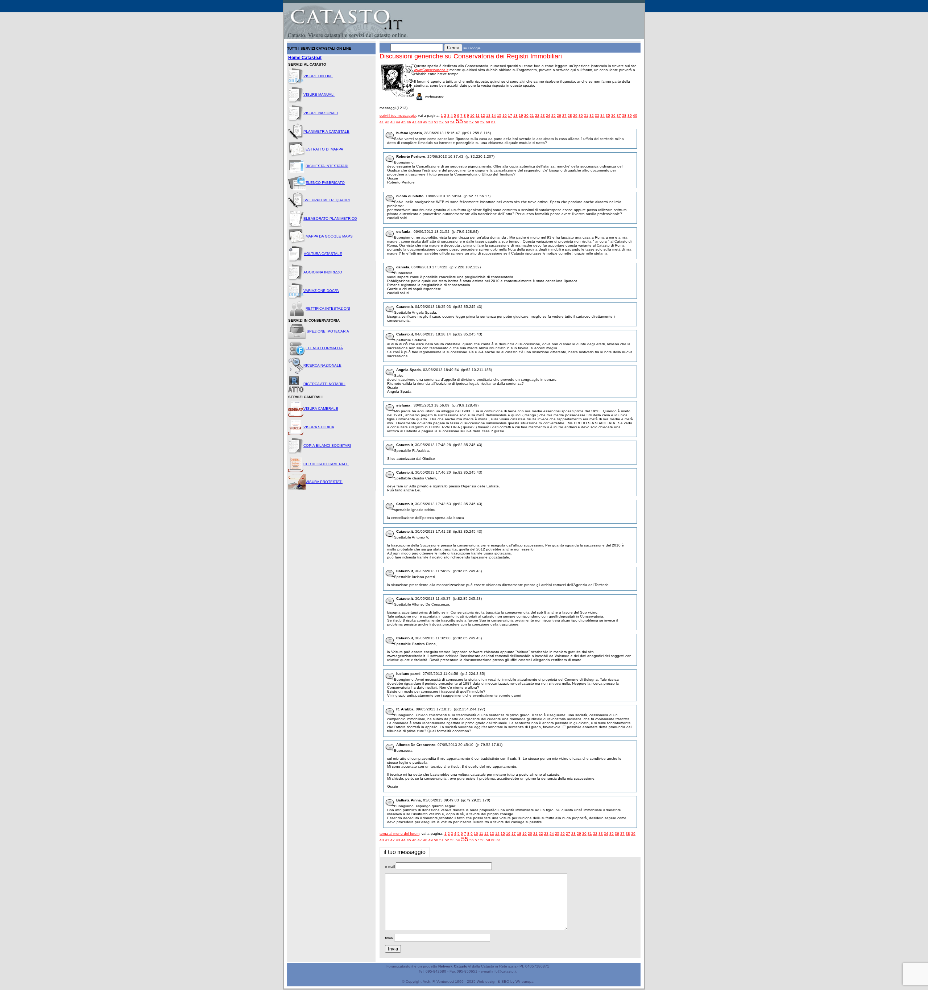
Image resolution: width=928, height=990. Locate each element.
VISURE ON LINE (318, 76)
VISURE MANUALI (319, 94)
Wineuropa (524, 981)
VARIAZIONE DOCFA (321, 291)
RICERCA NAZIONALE (322, 365)
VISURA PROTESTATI (324, 482)
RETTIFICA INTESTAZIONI (328, 308)
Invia (393, 949)
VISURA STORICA (318, 427)
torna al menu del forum (399, 834)
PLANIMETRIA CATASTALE (326, 131)
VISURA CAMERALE (320, 409)
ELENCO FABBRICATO (325, 183)
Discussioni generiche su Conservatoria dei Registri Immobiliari (471, 56)
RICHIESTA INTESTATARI (327, 166)
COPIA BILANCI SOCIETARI (327, 445)
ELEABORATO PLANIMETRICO (330, 218)
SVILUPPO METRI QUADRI (326, 200)
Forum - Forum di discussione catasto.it (316, 5)
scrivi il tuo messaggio (398, 115)
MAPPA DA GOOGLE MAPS (329, 236)
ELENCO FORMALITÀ (324, 348)
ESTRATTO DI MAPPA (324, 149)
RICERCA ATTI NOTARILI (324, 384)
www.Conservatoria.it (431, 70)
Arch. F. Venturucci (438, 981)
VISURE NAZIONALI (320, 113)
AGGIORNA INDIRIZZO (322, 272)
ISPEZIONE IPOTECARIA (327, 331)
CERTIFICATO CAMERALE (326, 464)
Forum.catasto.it (399, 966)
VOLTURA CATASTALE (323, 254)
